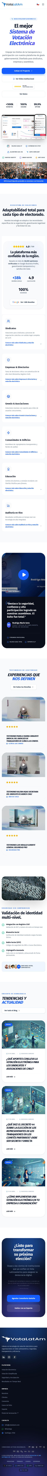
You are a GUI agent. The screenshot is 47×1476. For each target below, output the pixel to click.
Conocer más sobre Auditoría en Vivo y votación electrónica (21, 526)
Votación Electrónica (9, 1370)
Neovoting (33, 1455)
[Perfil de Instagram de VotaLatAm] (9, 1357)
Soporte (4, 1409)
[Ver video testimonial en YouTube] (23, 574)
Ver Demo (23, 94)
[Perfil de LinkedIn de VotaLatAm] (3, 1357)
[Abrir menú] (43, 4)
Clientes (4, 1397)
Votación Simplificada (9, 1374)
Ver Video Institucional (25, 79)
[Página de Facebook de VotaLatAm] (14, 1357)
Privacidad (10, 1461)
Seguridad (36, 1461)
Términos (20, 1461)
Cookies (28, 1461)
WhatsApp (8, 1429)
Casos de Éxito (7, 1405)
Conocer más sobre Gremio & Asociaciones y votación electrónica (20, 417)
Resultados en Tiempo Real (11, 1381)
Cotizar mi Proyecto (22, 71)
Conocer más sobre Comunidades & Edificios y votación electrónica (21, 453)
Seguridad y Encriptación (10, 1378)
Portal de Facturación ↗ (10, 1413)
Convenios (5, 1401)
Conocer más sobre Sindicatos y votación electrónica (19, 344)
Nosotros (5, 1393)
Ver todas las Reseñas (22, 687)
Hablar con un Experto (23, 1308)
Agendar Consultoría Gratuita (23, 1298)
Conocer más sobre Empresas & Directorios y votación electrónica (21, 380)
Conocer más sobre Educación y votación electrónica (19, 489)
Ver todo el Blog (10, 1010)
